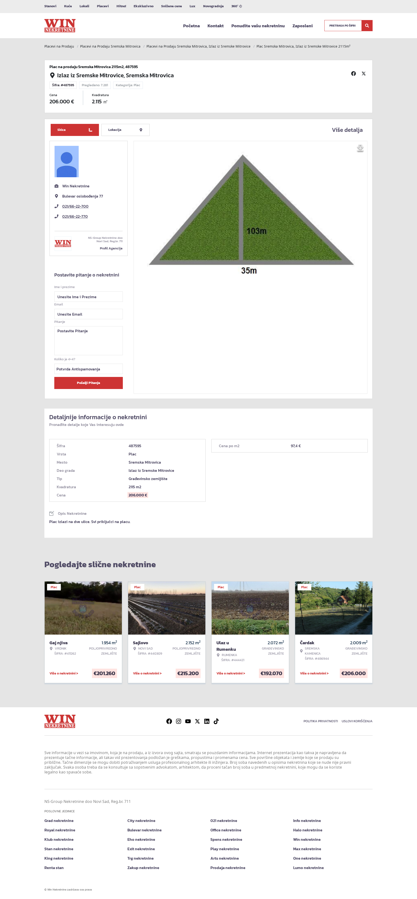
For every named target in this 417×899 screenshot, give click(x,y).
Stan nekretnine (58, 849)
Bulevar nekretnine (144, 830)
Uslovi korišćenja (357, 721)
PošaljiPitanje (88, 382)
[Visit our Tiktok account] (216, 721)
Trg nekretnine (140, 858)
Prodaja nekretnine (227, 868)
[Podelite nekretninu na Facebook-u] (354, 73)
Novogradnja (213, 6)
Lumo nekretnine (308, 868)
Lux (192, 6)
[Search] (367, 25)
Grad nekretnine (59, 820)
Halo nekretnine (307, 830)
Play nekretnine (224, 849)
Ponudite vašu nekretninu (258, 25)
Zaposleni (302, 25)
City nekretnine (141, 820)
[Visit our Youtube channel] (188, 721)
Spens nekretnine (226, 839)
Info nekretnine (307, 820)
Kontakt (216, 25)
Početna (191, 25)
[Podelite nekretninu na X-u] (364, 73)
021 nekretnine (223, 820)
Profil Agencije (111, 248)
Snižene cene (171, 6)
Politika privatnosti (321, 721)
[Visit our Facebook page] (169, 721)
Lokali (84, 6)
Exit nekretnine (141, 849)
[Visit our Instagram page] (178, 721)
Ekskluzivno (143, 6)
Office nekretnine (225, 830)
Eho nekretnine (141, 839)
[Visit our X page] (197, 721)
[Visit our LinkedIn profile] (207, 721)
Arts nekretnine (224, 858)
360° (234, 6)
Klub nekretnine (59, 839)
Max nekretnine (307, 849)
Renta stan (54, 868)
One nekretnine (307, 858)
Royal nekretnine (59, 830)
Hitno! (121, 6)
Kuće (68, 6)
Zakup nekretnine (143, 868)
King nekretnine (58, 858)
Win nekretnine (307, 839)
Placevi (103, 6)
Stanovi (50, 6)
